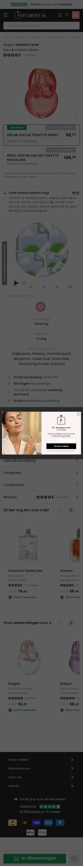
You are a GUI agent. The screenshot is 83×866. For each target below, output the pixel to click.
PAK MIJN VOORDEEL (61, 446)
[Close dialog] (78, 414)
